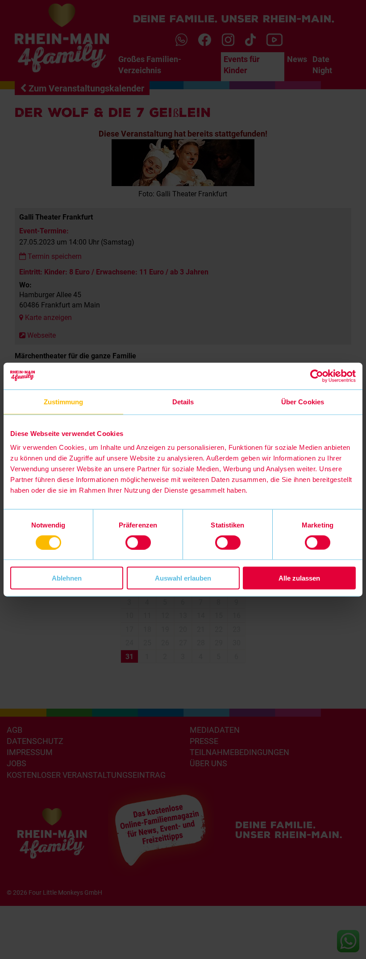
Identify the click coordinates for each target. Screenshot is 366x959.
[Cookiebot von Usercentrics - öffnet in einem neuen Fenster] (317, 375)
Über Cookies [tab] (302, 401)
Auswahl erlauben (183, 578)
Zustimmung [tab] (63, 401)
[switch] (138, 542)
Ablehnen (67, 578)
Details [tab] (183, 401)
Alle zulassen (299, 578)
